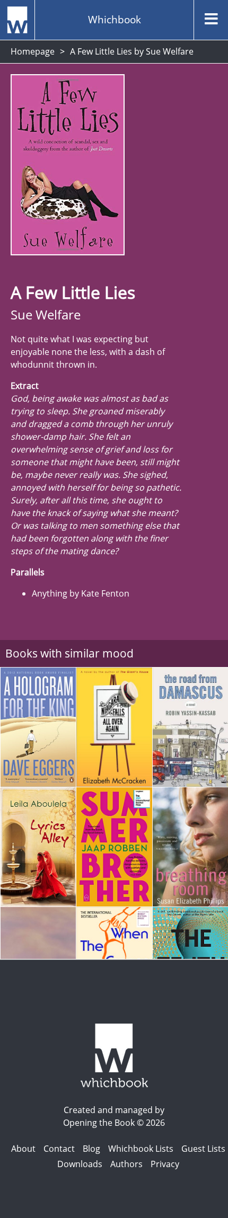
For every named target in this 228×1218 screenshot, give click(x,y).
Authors (126, 1164)
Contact (59, 1148)
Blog (91, 1148)
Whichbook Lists (140, 1148)
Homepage (33, 51)
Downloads (79, 1164)
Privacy (165, 1164)
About (23, 1148)
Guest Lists (203, 1148)
